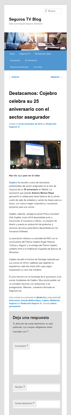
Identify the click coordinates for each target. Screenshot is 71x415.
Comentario (21, 346)
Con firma (37, 66)
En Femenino (31, 60)
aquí (20, 175)
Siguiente (56, 76)
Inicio (12, 53)
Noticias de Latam (43, 53)
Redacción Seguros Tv (31, 303)
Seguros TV (24, 53)
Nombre (20, 387)
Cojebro (45, 300)
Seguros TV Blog (25, 19)
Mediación (41, 297)
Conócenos (15, 60)
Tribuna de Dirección (19, 66)
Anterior (14, 76)
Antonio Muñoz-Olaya (31, 300)
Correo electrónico (25, 403)
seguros (13, 303)
